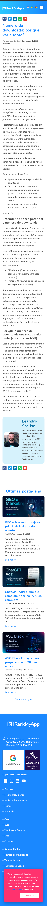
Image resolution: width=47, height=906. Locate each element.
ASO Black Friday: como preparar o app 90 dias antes (22, 662)
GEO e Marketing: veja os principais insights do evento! (23, 526)
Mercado (6, 43)
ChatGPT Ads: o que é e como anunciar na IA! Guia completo (23, 596)
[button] (42, 7)
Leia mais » (10, 559)
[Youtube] (24, 781)
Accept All (30, 895)
